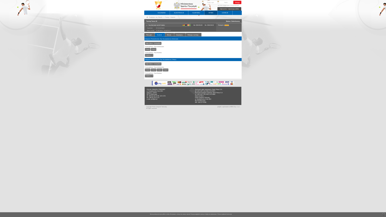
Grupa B (153, 49)
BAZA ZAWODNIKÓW (193, 18)
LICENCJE (225, 13)
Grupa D (165, 69)
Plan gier (149, 35)
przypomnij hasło (235, 5)
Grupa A (148, 49)
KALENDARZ (162, 13)
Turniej (167, 17)
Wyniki (160, 17)
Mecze (169, 35)
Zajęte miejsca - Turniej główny (153, 43)
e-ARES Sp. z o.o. (234, 106)
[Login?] (202, 1)
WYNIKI (211, 13)
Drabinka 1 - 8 (149, 75)
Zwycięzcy (179, 35)
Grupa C (159, 69)
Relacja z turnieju (193, 35)
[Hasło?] (218, 1)
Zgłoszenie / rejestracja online (229, 9)
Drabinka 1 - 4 (149, 55)
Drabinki (159, 35)
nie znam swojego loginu (224, 5)
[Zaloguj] (237, 2)
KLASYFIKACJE (179, 13)
